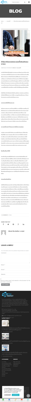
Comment (3, 253)
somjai (14, 68)
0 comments (5, 215)
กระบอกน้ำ (8, 21)
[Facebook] (3, 224)
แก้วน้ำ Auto (5, 373)
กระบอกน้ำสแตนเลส (6, 364)
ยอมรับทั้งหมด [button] (16, 395)
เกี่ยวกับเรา (16, 364)
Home (2, 21)
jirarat (4, 332)
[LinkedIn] (23, 224)
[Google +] (18, 224)
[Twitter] (8, 224)
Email (3, 269)
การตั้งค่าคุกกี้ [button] (7, 395)
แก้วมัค (3, 372)
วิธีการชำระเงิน (16, 362)
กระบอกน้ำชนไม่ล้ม (6, 369)
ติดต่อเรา (15, 366)
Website (3, 274)
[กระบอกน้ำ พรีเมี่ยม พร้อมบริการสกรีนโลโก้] (4, 2)
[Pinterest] (13, 224)
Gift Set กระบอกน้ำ (6, 370)
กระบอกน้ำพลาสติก (17, 83)
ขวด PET (4, 362)
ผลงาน (3, 376)
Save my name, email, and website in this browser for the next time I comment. (15, 281)
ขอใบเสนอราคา (16, 363)
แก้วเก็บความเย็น (12, 87)
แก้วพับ (3, 374)
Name (3, 264)
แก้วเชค (4, 367)
